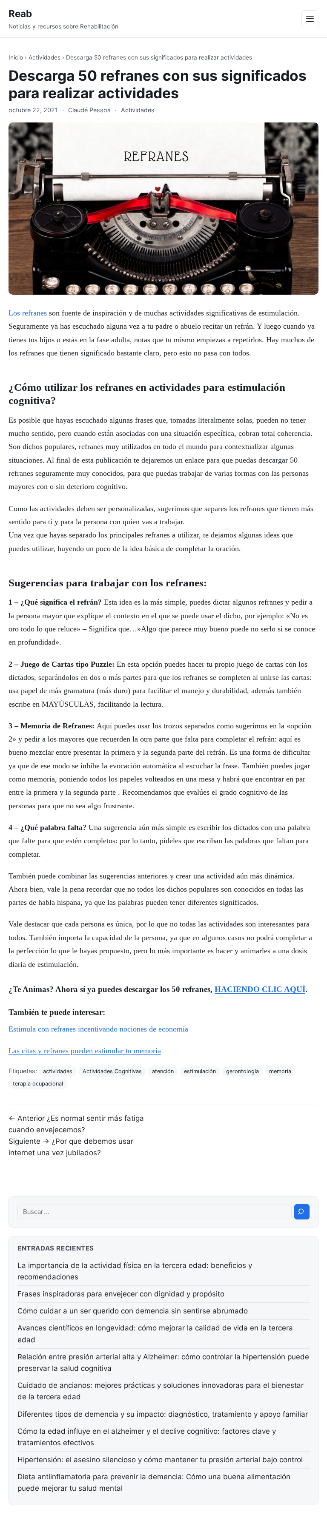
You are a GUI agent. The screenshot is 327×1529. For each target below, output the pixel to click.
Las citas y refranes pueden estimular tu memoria (85, 1050)
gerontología (242, 1071)
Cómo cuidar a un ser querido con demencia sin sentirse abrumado (132, 1311)
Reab (20, 13)
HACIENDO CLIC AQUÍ (260, 989)
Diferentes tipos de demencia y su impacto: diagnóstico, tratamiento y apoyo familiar (162, 1414)
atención (163, 1071)
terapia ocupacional (38, 1083)
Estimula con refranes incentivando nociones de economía (98, 1029)
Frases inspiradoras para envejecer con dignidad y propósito (120, 1294)
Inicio (16, 57)
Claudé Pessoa (89, 110)
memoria (280, 1071)
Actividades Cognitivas (112, 1071)
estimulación (200, 1071)
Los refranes (28, 313)
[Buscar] (302, 1211)
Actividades (44, 57)
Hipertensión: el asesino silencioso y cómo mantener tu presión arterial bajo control (160, 1459)
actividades (57, 1071)
